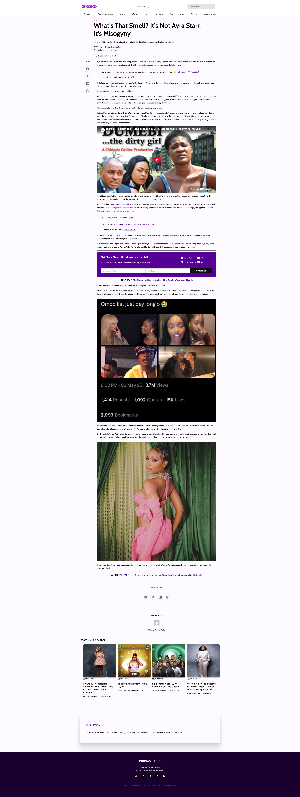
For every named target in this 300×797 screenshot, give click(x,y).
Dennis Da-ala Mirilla (113, 47)
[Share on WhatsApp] (88, 91)
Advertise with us (135, 785)
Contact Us (147, 785)
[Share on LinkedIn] (88, 83)
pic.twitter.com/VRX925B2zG (188, 72)
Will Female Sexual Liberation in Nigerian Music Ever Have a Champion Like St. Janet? (163, 575)
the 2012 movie (105, 113)
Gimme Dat (114, 204)
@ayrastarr (121, 72)
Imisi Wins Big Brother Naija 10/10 (132, 685)
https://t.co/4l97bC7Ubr (120, 224)
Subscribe (201, 271)
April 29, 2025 (129, 229)
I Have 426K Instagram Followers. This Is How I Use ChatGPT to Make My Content (98, 688)
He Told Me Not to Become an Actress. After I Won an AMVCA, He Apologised (201, 686)
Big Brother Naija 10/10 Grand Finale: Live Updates (166, 685)
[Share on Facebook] (88, 69)
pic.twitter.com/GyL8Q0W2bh (142, 224)
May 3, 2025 (129, 77)
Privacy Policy (157, 785)
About (126, 785)
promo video (125, 204)
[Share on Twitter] (88, 76)
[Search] (210, 6)
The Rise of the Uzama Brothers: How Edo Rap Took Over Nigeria (163, 280)
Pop (95, 20)
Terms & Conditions (170, 785)
